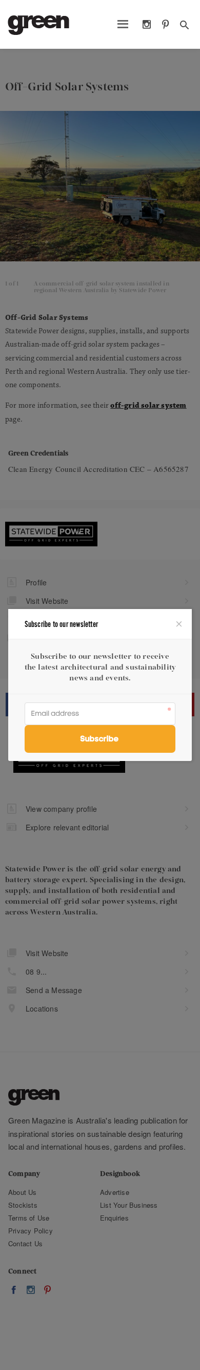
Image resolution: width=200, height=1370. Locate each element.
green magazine (38, 25)
